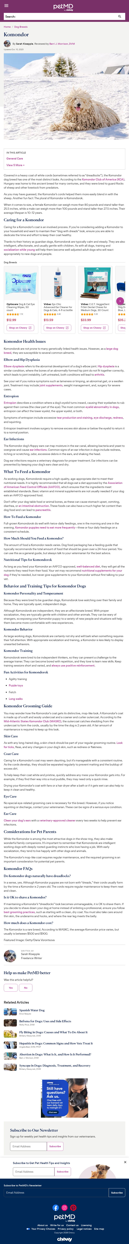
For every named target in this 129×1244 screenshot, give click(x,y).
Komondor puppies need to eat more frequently (45, 527)
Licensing (86, 1225)
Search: (10, 17)
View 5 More (15, 165)
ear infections (38, 450)
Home (7, 26)
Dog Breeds (21, 26)
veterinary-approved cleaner (57, 820)
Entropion (10, 403)
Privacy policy (66, 1228)
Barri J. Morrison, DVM (62, 43)
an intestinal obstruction (34, 506)
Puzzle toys (16, 685)
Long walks (16, 699)
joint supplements (51, 385)
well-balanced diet (88, 566)
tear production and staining (74, 418)
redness (118, 418)
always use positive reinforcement (73, 665)
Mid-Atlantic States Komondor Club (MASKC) (32, 721)
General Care (14, 158)
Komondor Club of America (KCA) (103, 179)
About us (42, 1225)
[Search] (120, 17)
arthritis (99, 375)
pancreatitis (43, 510)
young (30, 250)
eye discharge (103, 418)
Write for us (57, 1225)
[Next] (120, 301)
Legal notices (84, 1228)
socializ (8, 250)
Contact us (72, 1225)
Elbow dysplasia (14, 366)
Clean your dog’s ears (17, 820)
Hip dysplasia (106, 366)
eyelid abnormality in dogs (102, 407)
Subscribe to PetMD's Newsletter (23, 1185)
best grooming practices (19, 912)
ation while (19, 250)
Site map (99, 1228)
